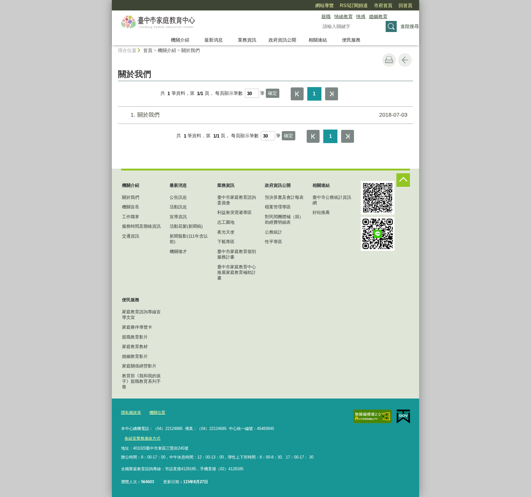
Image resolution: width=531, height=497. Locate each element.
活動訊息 (178, 206)
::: (109, 2)
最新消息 (213, 39)
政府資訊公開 (282, 39)
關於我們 (190, 50)
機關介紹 (180, 39)
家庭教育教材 (135, 346)
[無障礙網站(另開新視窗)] (372, 416)
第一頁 (297, 93)
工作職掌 (130, 216)
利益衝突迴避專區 (234, 212)
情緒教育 (343, 16)
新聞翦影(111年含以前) (189, 239)
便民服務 (351, 39)
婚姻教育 (378, 16)
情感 (360, 16)
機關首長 (130, 206)
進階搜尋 (409, 26)
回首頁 (405, 5)
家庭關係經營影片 (139, 365)
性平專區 (273, 241)
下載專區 (225, 241)
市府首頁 (383, 5)
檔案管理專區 (278, 206)
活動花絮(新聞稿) (186, 226)
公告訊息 (178, 197)
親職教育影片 (135, 337)
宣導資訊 (178, 216)
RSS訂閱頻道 (354, 5)
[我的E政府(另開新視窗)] (403, 417)
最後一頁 (331, 93)
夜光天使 (225, 232)
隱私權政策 (131, 412)
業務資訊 (247, 39)
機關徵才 (178, 251)
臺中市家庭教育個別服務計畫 (236, 254)
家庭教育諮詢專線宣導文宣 (141, 314)
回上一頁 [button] (405, 60)
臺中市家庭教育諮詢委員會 (236, 200)
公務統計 (273, 232)
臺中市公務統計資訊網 (332, 200)
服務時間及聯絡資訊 (141, 226)
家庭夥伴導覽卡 (137, 327)
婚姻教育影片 (135, 356)
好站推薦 (321, 212)
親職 (326, 16)
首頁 (147, 50)
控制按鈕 (403, 180)
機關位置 (157, 412)
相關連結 (318, 39)
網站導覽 (324, 5)
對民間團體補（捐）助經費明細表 (284, 219)
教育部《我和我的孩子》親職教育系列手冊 (141, 381)
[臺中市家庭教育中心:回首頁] (209, 22)
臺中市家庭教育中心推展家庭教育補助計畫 (236, 272)
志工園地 (225, 222)
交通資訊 (130, 236)
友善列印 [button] (389, 60)
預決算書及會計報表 (284, 197)
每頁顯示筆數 (229, 93)
